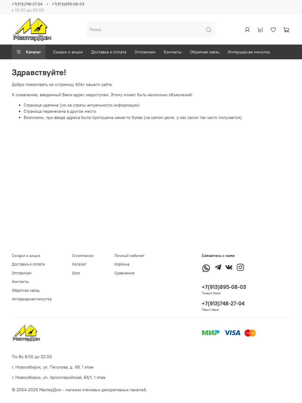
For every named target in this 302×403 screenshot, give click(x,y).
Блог (76, 273)
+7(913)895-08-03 (68, 4)
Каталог (33, 52)
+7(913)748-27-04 (27, 4)
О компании (83, 255)
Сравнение (124, 273)
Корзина (121, 264)
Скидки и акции (68, 52)
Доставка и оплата (108, 52)
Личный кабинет (129, 255)
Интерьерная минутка (249, 52)
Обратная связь (204, 52)
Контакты (173, 52)
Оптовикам (144, 52)
